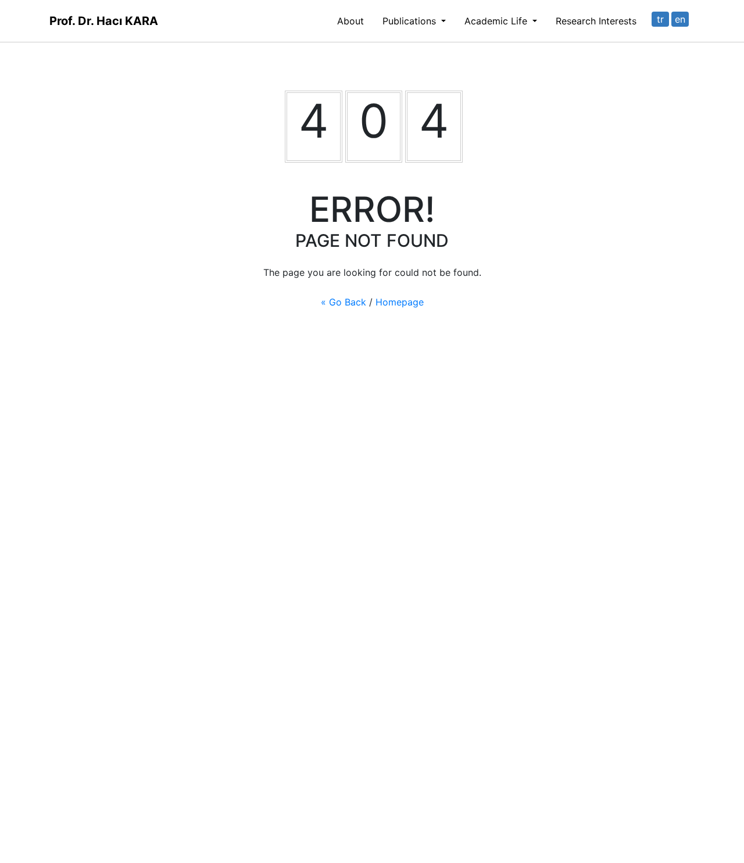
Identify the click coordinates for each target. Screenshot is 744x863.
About (350, 21)
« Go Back (343, 302)
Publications (410, 21)
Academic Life (497, 21)
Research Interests (596, 21)
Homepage (399, 302)
